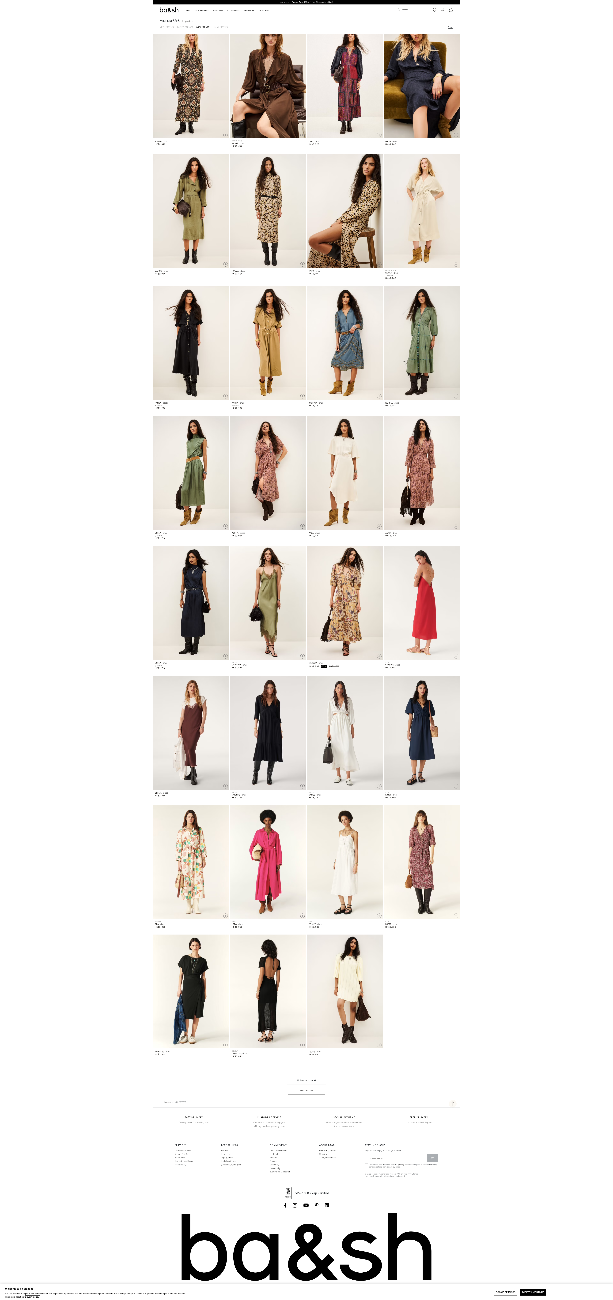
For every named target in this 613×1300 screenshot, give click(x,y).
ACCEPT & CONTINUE (533, 1292)
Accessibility (180, 1165)
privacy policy (404, 1165)
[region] (306, 1292)
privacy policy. (32, 1297)
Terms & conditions (184, 1161)
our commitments (278, 1150)
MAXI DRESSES (167, 27)
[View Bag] (451, 9)
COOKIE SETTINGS (505, 1292)
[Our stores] (435, 10)
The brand (264, 10)
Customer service (183, 1150)
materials (274, 1157)
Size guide (180, 1157)
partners (273, 1161)
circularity (274, 1165)
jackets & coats (228, 1161)
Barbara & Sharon (327, 1150)
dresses (224, 1150)
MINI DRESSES (221, 27)
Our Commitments (327, 1157)
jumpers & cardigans (231, 1165)
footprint (274, 1154)
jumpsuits (225, 1154)
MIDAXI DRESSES (185, 27)
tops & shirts (227, 1157)
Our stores (324, 1154)
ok (432, 1158)
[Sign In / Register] (443, 10)
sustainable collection (280, 1172)
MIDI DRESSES (203, 27)
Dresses (167, 1102)
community (275, 1168)
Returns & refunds (183, 1154)
